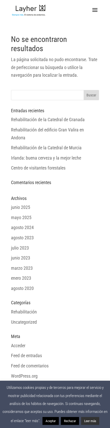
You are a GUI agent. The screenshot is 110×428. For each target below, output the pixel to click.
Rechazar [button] (70, 421)
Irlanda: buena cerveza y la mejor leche (46, 158)
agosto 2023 (22, 237)
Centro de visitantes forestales (38, 168)
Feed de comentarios (30, 365)
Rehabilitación (24, 311)
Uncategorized (24, 322)
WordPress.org (24, 376)
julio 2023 (20, 248)
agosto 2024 (22, 227)
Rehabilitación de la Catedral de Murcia (46, 147)
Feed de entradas (26, 355)
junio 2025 (20, 207)
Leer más (90, 421)
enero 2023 (21, 278)
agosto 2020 (22, 288)
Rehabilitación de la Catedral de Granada (48, 119)
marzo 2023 (22, 268)
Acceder (18, 345)
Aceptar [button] (51, 421)
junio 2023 (20, 258)
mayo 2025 (21, 217)
